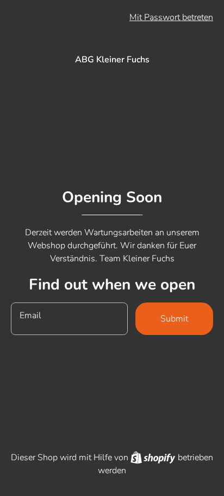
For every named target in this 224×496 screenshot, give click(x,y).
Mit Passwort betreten (171, 17)
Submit (174, 319)
